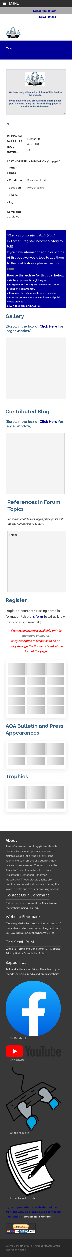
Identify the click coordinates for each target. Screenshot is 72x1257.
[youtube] (63, 24)
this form (36, 616)
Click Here (48, 326)
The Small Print (20, 942)
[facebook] (58, 24)
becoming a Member (38, 1216)
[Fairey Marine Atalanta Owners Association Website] (10, 32)
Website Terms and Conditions (25, 948)
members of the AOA (36, 635)
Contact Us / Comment (27, 895)
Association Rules (35, 953)
